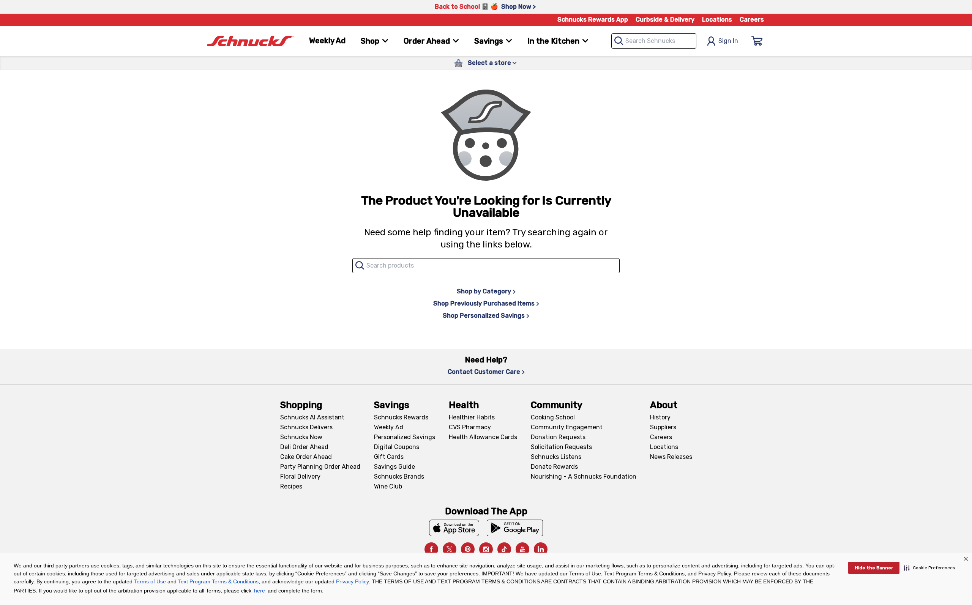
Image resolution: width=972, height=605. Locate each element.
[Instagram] (486, 549)
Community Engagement (567, 427)
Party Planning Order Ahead (320, 466)
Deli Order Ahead (304, 447)
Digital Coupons (396, 447)
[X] (449, 549)
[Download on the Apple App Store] (454, 528)
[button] (930, 568)
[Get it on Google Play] (515, 528)
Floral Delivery (300, 476)
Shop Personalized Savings (484, 315)
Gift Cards (389, 456)
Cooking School (553, 417)
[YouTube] (522, 549)
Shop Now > (518, 6)
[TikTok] (504, 549)
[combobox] (653, 41)
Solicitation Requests (561, 447)
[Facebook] (431, 549)
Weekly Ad (327, 40)
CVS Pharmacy (470, 427)
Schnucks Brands (399, 476)
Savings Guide (394, 466)
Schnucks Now (301, 437)
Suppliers (663, 427)
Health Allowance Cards (483, 437)
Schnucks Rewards (401, 417)
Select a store (489, 62)
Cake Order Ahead (306, 456)
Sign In (728, 40)
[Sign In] (757, 41)
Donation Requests (558, 437)
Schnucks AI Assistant (312, 417)
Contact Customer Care (484, 371)
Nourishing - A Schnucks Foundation (583, 476)
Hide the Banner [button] (874, 567)
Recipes (291, 486)
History (660, 417)
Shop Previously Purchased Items (484, 303)
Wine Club (388, 486)
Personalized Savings (404, 437)
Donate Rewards (554, 466)
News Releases (671, 456)
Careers (752, 19)
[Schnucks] (250, 41)
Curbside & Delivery (665, 19)
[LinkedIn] (541, 549)
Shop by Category (484, 291)
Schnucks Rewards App (592, 19)
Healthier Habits (472, 417)
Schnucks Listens (556, 456)
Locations (717, 19)
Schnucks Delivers (306, 427)
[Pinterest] (468, 549)
